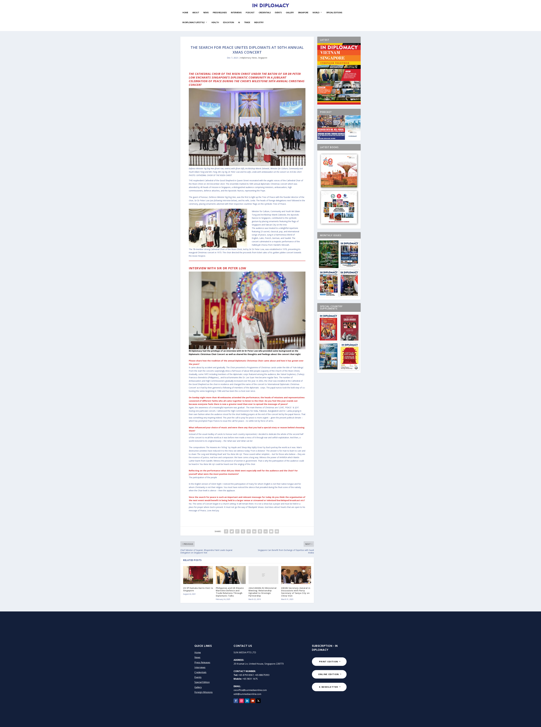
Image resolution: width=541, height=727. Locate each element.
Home (185, 12)
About (195, 12)
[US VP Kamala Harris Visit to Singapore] (198, 575)
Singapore (262, 57)
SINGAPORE (303, 12)
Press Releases (220, 12)
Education (228, 22)
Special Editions (334, 12)
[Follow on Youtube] (252, 701)
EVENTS (278, 12)
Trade (247, 22)
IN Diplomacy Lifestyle (193, 22)
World (315, 12)
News (206, 12)
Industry (258, 22)
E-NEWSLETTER (328, 687)
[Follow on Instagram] (241, 701)
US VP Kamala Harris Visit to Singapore (198, 589)
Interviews (236, 12)
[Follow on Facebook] (236, 701)
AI (239, 22)
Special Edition (202, 682)
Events (197, 677)
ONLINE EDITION (328, 674)
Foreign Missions (203, 692)
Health (215, 22)
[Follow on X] (258, 701)
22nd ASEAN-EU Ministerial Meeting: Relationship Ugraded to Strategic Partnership (263, 592)
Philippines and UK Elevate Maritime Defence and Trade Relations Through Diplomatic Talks (230, 592)
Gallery (290, 12)
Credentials (265, 12)
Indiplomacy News (248, 57)
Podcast (250, 12)
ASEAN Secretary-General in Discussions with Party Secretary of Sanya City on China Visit (295, 592)
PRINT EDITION (328, 661)
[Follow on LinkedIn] (247, 701)
